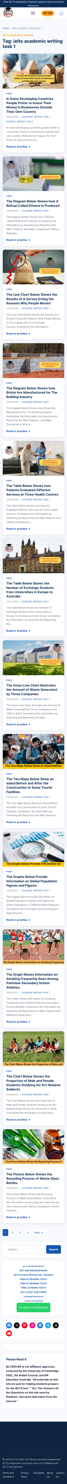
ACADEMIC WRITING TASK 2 (36, 117)
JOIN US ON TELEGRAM (33, 1301)
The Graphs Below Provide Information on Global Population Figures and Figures (31, 881)
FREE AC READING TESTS (33, 1279)
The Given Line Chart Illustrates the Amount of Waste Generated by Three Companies (31, 689)
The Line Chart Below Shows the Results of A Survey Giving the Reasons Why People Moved (31, 299)
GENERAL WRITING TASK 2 (19, 121)
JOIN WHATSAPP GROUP (33, 1297)
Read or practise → (18, 146)
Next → (38, 1232)
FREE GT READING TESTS (33, 1283)
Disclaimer (39, 1473)
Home (6, 28)
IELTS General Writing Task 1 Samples (33, 1274)
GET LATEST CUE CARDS (33, 1292)
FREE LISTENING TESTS (33, 1287)
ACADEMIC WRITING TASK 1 (36, 211)
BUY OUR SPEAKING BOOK (33, 1270)
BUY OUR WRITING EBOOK (33, 1266)
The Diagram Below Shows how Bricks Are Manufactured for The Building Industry (31, 392)
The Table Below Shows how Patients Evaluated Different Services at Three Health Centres (32, 490)
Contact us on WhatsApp (33, 1307)
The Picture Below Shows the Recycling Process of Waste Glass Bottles (32, 1178)
